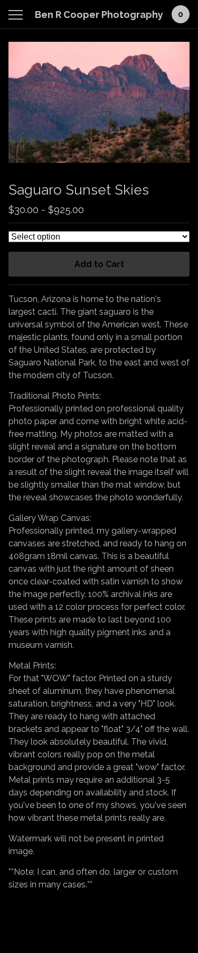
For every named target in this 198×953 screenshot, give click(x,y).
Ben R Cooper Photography (99, 14)
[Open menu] (17, 14)
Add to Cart (99, 264)
